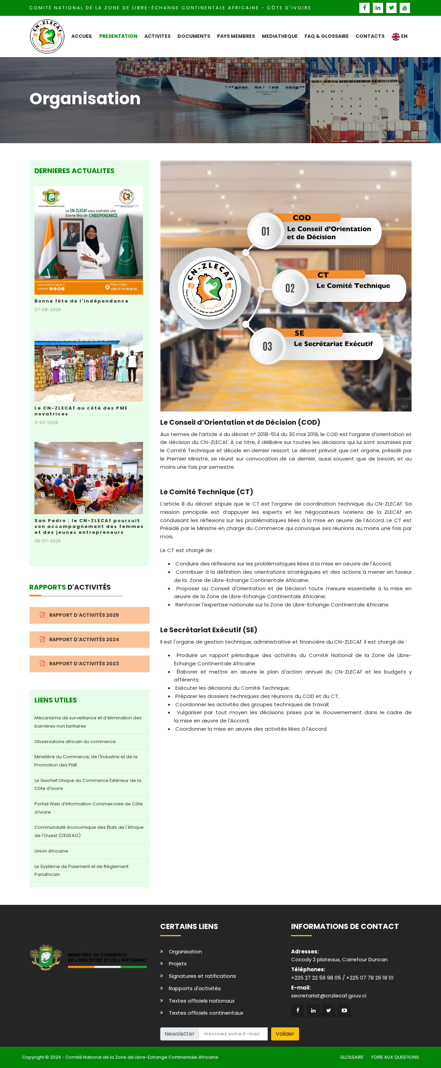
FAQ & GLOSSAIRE (327, 36)
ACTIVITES (157, 36)
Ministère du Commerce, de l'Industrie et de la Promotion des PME (85, 760)
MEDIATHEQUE (280, 36)
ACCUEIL (81, 36)
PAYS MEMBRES (236, 36)
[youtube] (405, 7)
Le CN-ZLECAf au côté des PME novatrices (81, 411)
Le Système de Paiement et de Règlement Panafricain (81, 870)
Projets (178, 963)
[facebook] (365, 7)
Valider (285, 1034)
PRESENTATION (118, 36)
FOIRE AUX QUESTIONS (395, 1057)
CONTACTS (370, 36)
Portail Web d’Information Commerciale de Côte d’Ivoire (88, 808)
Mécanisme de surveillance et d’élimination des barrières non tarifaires (88, 722)
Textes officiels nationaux (202, 1000)
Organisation (185, 951)
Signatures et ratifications (202, 976)
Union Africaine (51, 851)
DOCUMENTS (193, 36)
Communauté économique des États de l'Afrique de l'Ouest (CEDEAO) (89, 831)
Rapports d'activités (195, 988)
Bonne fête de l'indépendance (81, 301)
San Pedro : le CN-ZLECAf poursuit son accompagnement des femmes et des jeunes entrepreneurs (89, 526)
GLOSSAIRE (351, 1057)
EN (404, 36)
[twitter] (392, 7)
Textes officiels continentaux (206, 1012)
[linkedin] (379, 7)
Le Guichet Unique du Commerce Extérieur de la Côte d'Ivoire (87, 784)
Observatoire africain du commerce (75, 741)
